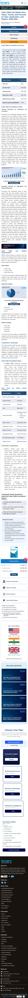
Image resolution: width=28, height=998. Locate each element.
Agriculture (4, 939)
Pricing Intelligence (6, 899)
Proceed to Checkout (14, 850)
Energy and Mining (6, 952)
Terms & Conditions (6, 916)
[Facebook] (5, 883)
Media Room (4, 920)
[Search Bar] (22, 3)
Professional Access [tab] (12, 772)
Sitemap (3, 931)
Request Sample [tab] (14, 41)
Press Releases (5, 905)
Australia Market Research (8, 888)
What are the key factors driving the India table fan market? (12, 513)
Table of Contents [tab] (14, 34)
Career (3, 913)
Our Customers (5, 922)
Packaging (4, 959)
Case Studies (5, 908)
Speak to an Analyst (11, 587)
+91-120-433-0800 (6, 990)
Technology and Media (7, 963)
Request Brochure (10, 594)
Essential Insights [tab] (11, 755)
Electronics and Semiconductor (9, 950)
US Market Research (6, 897)
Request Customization (12, 581)
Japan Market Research (7, 892)
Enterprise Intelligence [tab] (13, 806)
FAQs (3, 927)
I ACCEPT (19, 996)
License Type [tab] (14, 745)
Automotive (4, 941)
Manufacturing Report (7, 901)
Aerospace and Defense (7, 937)
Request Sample (14, 183)
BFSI (3, 943)
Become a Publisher (6, 924)
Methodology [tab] (14, 38)
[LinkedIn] (2, 883)
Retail (3, 961)
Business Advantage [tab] (12, 789)
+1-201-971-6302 (6, 975)
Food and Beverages (6, 954)
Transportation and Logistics (8, 965)
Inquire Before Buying (11, 600)
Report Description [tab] (14, 31)
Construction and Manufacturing (9, 948)
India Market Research (7, 890)
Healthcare (4, 956)
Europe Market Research (7, 894)
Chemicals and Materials (7, 946)
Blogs (3, 903)
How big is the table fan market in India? (11, 503)
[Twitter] (8, 883)
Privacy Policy (8, 996)
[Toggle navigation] (25, 3)
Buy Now (19, 27)
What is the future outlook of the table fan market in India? (13, 508)
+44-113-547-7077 (7, 983)
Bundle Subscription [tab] (14, 742)
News (3, 929)
